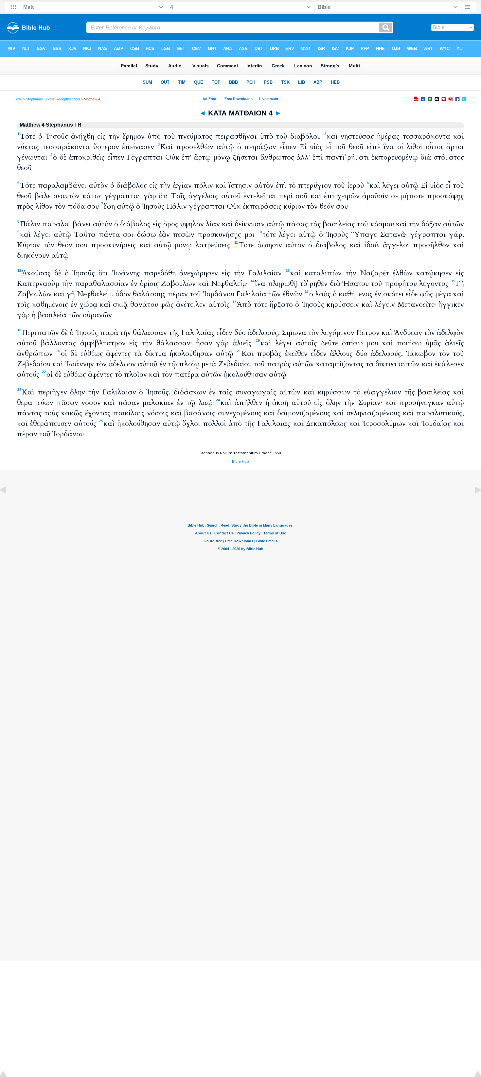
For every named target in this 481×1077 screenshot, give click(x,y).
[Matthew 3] (8, 505)
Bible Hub (240, 462)
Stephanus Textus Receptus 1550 (53, 99)
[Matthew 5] (473, 505)
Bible (18, 99)
